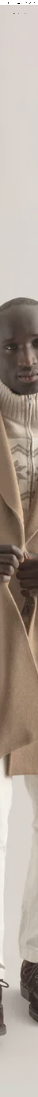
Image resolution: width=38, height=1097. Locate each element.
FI (26, 2)
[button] (3, 2)
